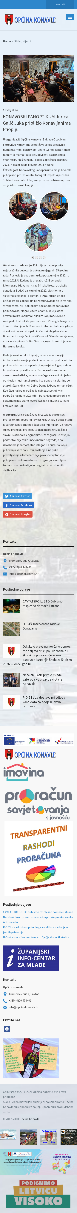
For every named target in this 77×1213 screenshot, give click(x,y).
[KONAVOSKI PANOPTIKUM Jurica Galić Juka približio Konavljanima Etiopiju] (38, 78)
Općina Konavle (29, 1119)
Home (7, 41)
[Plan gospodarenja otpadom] (45, 1058)
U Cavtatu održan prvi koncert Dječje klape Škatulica (36, 937)
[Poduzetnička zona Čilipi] (48, 1137)
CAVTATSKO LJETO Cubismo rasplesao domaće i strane (43, 603)
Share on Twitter (20, 496)
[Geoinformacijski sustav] (69, 1137)
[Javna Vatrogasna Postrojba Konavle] (28, 1137)
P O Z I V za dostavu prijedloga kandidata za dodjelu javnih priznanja (44, 701)
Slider (17, 41)
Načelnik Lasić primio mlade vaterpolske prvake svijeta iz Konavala (42, 679)
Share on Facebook (21, 505)
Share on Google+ (20, 514)
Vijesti (27, 41)
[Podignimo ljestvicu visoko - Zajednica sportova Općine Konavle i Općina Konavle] (38, 1194)
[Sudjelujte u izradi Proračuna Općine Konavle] (8, 1134)
